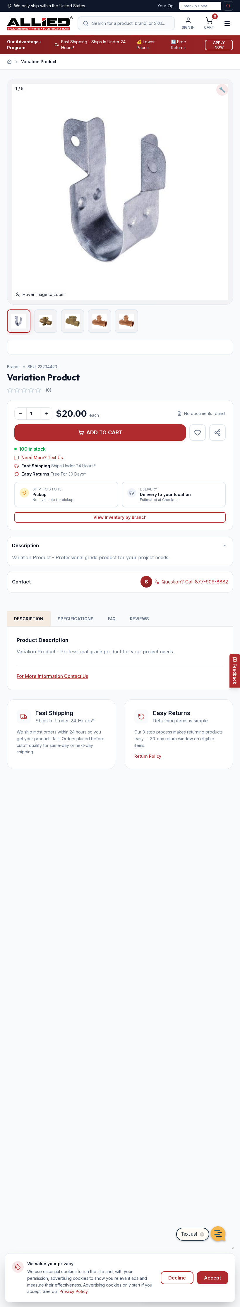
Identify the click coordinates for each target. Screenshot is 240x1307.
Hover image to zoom (43, 294)
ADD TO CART (104, 432)
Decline (177, 1278)
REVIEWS (139, 618)
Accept (212, 1278)
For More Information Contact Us (52, 676)
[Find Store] (228, 6)
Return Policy (147, 756)
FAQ (112, 618)
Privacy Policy (73, 1291)
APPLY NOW (219, 44)
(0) (49, 390)
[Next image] (222, 192)
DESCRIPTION (29, 618)
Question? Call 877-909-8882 (195, 582)
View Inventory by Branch (120, 517)
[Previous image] (18, 192)
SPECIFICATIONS (76, 618)
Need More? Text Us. (42, 457)
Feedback (234, 674)
